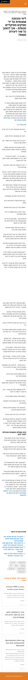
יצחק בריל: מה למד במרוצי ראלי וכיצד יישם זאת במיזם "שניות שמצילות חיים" (13, 539)
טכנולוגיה (23, 565)
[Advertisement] (14, 56)
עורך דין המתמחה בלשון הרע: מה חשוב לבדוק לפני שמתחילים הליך (14, 614)
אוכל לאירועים (22, 562)
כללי (11, 565)
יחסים (16, 565)
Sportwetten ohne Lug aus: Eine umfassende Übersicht (14, 643)
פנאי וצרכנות (11, 569)
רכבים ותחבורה (21, 572)
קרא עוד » (22, 600)
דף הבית (24, 11)
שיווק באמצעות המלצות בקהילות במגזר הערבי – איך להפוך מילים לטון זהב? (12, 549)
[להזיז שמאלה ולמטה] (1, 2)
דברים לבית (13, 562)
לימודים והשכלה (21, 569)
